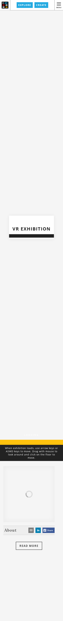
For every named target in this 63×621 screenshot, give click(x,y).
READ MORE (28, 546)
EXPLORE (24, 5)
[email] (31, 530)
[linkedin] (38, 530)
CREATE (41, 5)
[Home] (5, 5)
